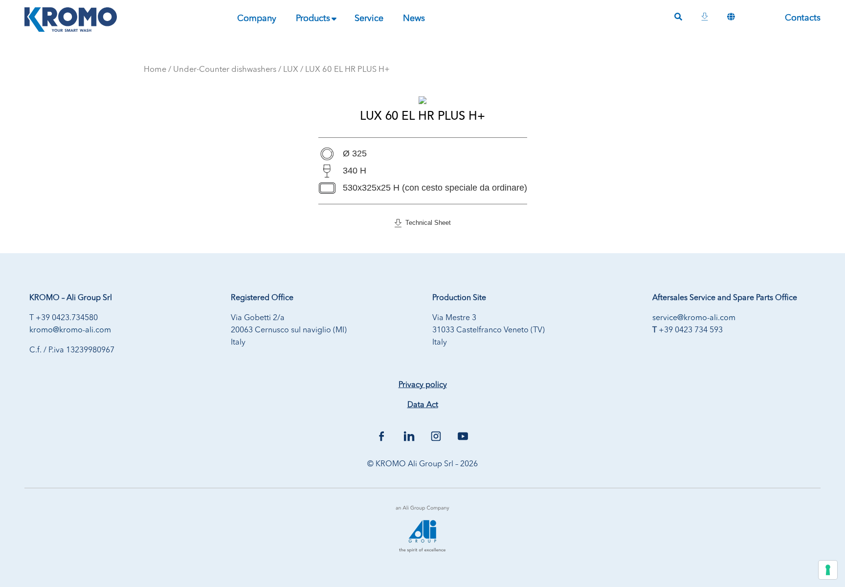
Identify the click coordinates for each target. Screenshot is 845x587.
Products (313, 18)
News (414, 18)
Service (369, 18)
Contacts (803, 18)
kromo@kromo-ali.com (70, 330)
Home (155, 69)
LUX (290, 69)
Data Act (422, 405)
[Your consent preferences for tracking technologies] (828, 570)
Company (256, 18)
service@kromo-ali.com (693, 318)
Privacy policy (423, 385)
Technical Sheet (426, 222)
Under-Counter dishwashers (224, 69)
